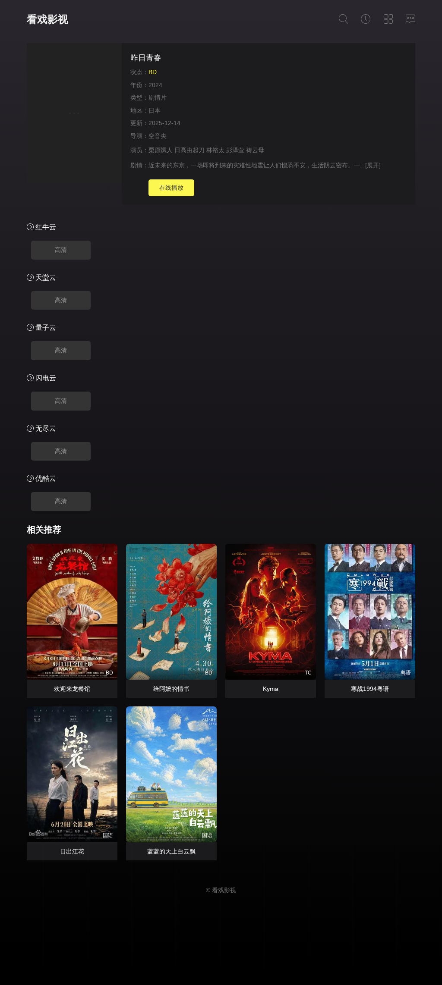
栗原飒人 (160, 150)
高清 (61, 249)
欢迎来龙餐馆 (72, 688)
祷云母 (255, 150)
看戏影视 (47, 19)
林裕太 (215, 150)
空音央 (157, 135)
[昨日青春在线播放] (74, 114)
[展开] (373, 165)
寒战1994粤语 (370, 688)
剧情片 (157, 97)
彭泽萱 (235, 150)
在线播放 (171, 187)
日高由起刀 (189, 150)
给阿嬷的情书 (171, 688)
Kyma (270, 688)
